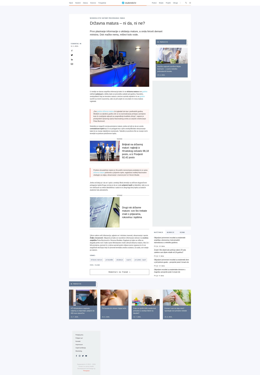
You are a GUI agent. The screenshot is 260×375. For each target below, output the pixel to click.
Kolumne (93, 3)
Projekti (168, 3)
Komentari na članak (118, 272)
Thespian (86, 370)
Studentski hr (76, 43)
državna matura (108, 111)
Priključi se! (79, 338)
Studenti (78, 3)
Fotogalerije (102, 3)
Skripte (161, 3)
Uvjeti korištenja (81, 348)
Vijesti (71, 3)
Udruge (175, 3)
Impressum (79, 344)
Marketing (79, 351)
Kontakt (78, 341)
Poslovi (154, 3)
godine (144, 91)
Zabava (85, 3)
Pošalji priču (79, 335)
